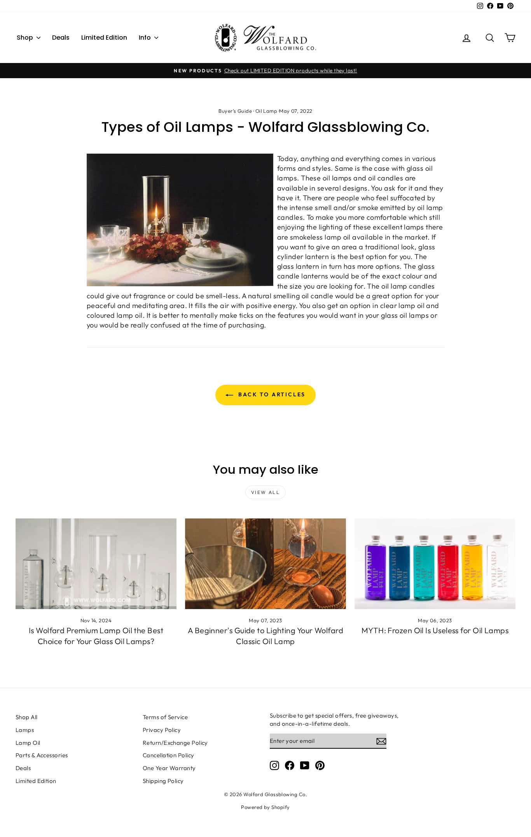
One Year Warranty (169, 768)
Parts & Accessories (42, 755)
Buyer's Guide (235, 111)
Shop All (27, 717)
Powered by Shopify (265, 807)
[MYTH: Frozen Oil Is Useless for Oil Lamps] (435, 563)
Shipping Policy (163, 780)
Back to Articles (271, 394)
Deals (61, 37)
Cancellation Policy (168, 755)
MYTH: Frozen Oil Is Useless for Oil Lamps (435, 630)
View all (265, 492)
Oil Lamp (266, 111)
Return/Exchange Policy (175, 742)
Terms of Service (165, 717)
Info (145, 37)
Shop (26, 37)
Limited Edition (104, 37)
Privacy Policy (162, 730)
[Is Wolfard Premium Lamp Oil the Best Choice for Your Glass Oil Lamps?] (96, 563)
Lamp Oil (28, 742)
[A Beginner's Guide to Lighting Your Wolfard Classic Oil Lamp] (265, 563)
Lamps (25, 730)
